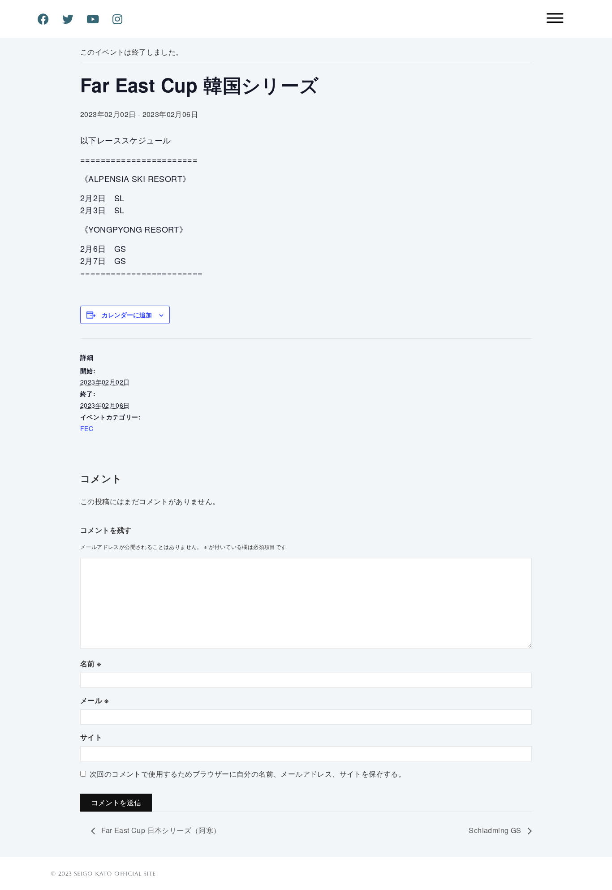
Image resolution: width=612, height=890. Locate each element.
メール (94, 700)
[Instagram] (118, 19)
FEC (86, 428)
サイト (91, 737)
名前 (90, 663)
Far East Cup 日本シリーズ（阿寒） (160, 830)
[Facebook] (43, 19)
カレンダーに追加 (127, 314)
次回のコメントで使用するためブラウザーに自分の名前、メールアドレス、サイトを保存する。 (247, 774)
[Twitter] (68, 19)
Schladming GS (496, 830)
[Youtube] (93, 19)
